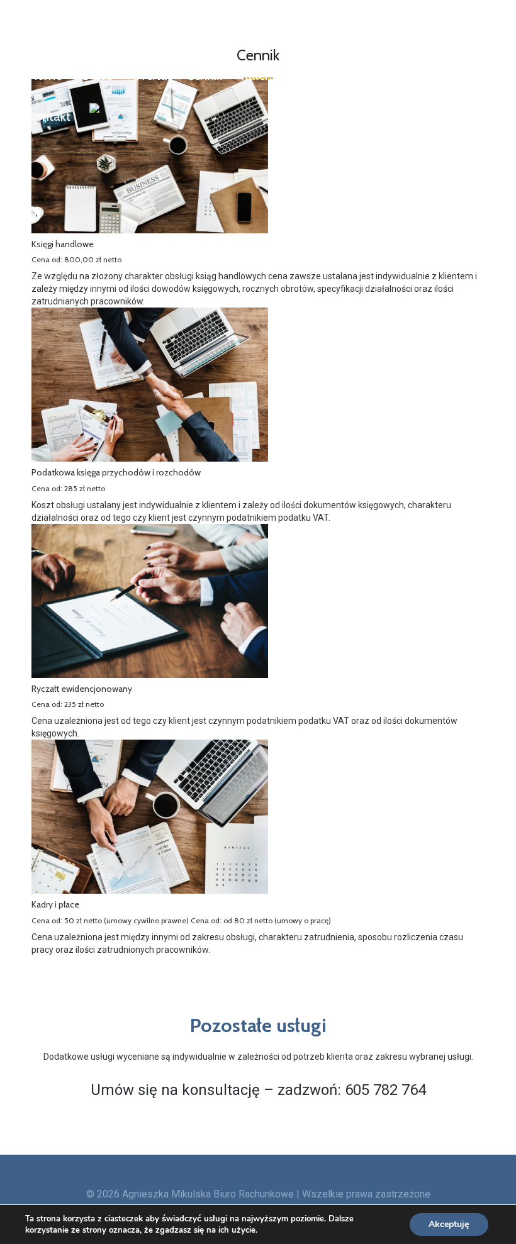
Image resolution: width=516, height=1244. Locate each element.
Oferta (149, 75)
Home (45, 75)
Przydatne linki (417, 75)
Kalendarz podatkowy (300, 75)
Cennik (204, 75)
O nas (97, 75)
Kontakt (49, 116)
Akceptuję (449, 1224)
